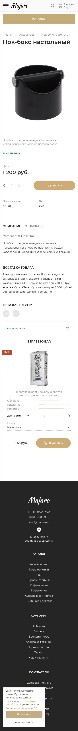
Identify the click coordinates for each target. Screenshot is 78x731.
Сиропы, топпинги (39, 580)
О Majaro (39, 626)
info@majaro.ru (39, 522)
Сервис (39, 652)
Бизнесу (39, 631)
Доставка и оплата (39, 682)
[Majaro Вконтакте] (39, 529)
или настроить (24, 722)
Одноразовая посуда (39, 595)
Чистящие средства (39, 601)
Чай (39, 574)
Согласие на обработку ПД (22, 708)
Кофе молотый (39, 569)
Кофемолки (39, 590)
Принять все (24, 714)
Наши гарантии (39, 657)
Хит (6, 352)
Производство (39, 647)
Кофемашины (39, 585)
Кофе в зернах (39, 564)
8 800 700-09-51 (39, 517)
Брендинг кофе (39, 636)
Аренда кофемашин (39, 642)
